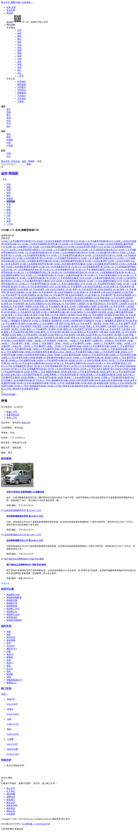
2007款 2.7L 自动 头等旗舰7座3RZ (111, 363)
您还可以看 (7, 589)
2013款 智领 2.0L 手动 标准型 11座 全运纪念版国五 (41, 289)
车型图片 (21, 87)
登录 (8, 7)
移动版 (9, 13)
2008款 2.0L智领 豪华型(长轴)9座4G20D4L (80, 349)
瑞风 (8, 671)
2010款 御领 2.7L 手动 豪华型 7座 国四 (37, 329)
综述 (8, 184)
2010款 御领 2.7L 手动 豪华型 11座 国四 (19, 309)
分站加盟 (10, 814)
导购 (8, 112)
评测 (19, 64)
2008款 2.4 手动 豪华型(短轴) (78, 352)
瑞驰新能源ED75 (14, 680)
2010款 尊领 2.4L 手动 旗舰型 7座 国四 (94, 315)
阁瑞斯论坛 (11, 611)
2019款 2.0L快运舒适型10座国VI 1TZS (27, 250)
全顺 (9, 719)
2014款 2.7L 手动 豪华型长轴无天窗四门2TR (34, 281)
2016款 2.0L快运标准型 (96, 261)
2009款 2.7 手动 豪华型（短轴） (108, 343)
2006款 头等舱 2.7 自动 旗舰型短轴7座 (42, 372)
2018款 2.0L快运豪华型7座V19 (31, 258)
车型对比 (21, 90)
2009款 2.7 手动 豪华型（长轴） (16, 343)
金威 (8, 660)
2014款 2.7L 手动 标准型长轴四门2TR (36, 286)
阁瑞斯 (31, 161)
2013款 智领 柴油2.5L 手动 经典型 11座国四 (64, 303)
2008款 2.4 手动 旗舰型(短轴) (22, 360)
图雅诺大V (11, 683)
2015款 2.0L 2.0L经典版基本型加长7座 (24, 269)
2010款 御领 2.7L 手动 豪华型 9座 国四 (22, 312)
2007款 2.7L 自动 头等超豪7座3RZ (92, 360)
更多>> (4, 694)
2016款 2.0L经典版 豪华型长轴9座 (69, 264)
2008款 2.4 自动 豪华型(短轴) (67, 355)
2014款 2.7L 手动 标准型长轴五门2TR (66, 278)
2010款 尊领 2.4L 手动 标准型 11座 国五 (111, 329)
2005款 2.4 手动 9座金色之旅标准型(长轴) (108, 386)
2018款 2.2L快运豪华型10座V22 (103, 252)
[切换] (18, 2)
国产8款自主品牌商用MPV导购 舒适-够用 (26, 564)
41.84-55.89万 (12, 714)
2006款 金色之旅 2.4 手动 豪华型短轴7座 (23, 374)
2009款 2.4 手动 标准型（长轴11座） (51, 340)
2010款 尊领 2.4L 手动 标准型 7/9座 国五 (83, 323)
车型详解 (10, 201)
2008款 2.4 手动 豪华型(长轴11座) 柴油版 (92, 357)
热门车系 (6, 688)
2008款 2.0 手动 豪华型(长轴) (45, 349)
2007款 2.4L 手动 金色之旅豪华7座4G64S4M (73, 363)
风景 (8, 643)
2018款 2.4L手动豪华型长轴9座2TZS (32, 255)
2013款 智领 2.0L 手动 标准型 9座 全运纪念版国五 (88, 289)
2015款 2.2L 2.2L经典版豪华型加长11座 (32, 272)
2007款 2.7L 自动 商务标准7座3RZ (64, 369)
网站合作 (10, 811)
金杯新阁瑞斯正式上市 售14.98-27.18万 (24, 540)
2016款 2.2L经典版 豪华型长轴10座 (35, 261)
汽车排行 (21, 96)
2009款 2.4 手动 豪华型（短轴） (78, 343)
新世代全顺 (12, 749)
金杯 (24, 161)
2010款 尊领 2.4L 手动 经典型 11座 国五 (82, 338)
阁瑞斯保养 (11, 606)
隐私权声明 (11, 805)
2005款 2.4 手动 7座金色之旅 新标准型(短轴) (68, 386)
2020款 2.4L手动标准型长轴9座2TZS (50, 247)
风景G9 (9, 654)
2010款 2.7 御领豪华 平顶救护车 (16, 321)
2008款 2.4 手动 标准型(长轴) (14, 357)
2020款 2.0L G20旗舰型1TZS (18, 247)
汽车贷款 (21, 98)
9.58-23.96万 (12, 704)
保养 (8, 221)
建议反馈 (10, 802)
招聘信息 (10, 797)
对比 (19, 45)
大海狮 (10, 739)
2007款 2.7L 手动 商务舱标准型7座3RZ (52, 366)
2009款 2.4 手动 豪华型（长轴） (39, 346)
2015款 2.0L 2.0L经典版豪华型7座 (58, 269)
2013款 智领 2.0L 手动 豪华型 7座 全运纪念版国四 (107, 295)
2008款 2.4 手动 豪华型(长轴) (95, 346)
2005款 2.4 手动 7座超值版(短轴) (65, 383)
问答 (19, 67)
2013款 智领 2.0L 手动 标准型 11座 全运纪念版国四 (68, 298)
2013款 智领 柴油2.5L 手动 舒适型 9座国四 (62, 301)
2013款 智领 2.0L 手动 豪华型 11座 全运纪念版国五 (78, 286)
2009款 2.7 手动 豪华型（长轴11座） (87, 340)
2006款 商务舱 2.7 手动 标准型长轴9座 (38, 377)
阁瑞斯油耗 (11, 617)
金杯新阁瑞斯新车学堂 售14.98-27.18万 (24, 516)
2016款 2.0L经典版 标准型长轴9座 (22, 267)
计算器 (20, 101)
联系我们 (10, 800)
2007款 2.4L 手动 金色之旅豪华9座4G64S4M (31, 363)
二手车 (20, 76)
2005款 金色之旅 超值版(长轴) (95, 383)
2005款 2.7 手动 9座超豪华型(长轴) (52, 380)
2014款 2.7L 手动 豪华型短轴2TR (33, 284)
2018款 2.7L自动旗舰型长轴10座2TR (70, 252)
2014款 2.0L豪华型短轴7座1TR (72, 275)
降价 (19, 36)
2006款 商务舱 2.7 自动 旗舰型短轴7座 (97, 374)
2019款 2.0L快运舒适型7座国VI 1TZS (85, 247)
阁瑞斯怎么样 (12, 614)
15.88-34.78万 (12, 724)
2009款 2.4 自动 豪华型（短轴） (19, 340)
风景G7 (9, 663)
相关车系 (6, 626)
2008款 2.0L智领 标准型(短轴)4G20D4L (34, 355)
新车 (19, 62)
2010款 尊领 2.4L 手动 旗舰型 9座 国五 (50, 306)
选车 (19, 42)
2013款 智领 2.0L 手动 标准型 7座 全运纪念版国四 (48, 292)
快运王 (9, 668)
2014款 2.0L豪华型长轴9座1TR (34, 278)
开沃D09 (10, 646)
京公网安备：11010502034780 (36, 824)
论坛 (19, 73)
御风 (8, 666)
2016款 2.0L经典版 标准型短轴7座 (102, 264)
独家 (19, 56)
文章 (8, 204)
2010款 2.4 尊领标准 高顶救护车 (56, 318)
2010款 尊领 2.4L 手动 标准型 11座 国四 (66, 335)
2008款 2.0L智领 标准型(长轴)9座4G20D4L (45, 352)
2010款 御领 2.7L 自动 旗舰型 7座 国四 (60, 326)
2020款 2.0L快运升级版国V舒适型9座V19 (41, 244)
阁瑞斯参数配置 (14, 597)
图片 (19, 39)
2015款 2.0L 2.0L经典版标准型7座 (87, 267)
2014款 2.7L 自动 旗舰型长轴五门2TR (104, 281)
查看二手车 (11, 412)
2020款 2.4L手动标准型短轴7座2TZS (79, 244)
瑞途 (8, 634)
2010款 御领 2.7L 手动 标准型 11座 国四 (28, 335)
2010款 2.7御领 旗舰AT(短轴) (82, 306)
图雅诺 (9, 657)
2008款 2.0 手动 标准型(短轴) (114, 349)
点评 (8, 207)
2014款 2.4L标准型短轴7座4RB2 (71, 281)
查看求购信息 (12, 415)
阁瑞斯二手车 (12, 609)
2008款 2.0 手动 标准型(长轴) (123, 355)
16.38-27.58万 (12, 754)
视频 (19, 53)
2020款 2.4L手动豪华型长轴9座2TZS (18, 241)
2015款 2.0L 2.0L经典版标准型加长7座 (69, 272)
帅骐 (8, 632)
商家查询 (21, 93)
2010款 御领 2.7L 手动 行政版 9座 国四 (57, 309)
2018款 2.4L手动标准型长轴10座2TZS (100, 250)
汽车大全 (15, 161)
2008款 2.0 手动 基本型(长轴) (95, 355)
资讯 (19, 47)
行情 (19, 59)
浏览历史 (6, 760)
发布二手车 (11, 417)
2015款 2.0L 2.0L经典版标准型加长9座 (106, 272)
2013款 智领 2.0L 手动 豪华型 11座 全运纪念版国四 (97, 292)
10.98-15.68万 (12, 734)
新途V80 (11, 699)
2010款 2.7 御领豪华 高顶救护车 (119, 318)
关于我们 (10, 791)
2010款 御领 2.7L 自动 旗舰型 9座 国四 (88, 312)
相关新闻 (6, 458)
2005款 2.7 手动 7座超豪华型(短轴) (30, 386)
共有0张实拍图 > (9, 394)
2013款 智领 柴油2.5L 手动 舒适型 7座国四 (21, 301)
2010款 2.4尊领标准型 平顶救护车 (88, 318)
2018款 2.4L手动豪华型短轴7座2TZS (63, 250)
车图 (8, 190)
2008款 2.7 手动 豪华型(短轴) (18, 349)
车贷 (8, 213)
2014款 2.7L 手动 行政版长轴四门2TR (104, 275)
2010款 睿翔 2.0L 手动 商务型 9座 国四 (45, 338)
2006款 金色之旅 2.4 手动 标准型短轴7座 (79, 372)
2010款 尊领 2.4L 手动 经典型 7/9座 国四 (89, 332)
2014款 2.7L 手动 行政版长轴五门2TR (67, 284)
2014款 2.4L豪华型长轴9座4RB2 (100, 278)
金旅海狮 (10, 640)
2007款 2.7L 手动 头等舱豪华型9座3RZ (29, 369)
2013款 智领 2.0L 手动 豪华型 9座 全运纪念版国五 (60, 295)
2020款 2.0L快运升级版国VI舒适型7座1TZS (57, 241)
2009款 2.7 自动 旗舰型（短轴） (47, 343)
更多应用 (10, 10)
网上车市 (5, 2)
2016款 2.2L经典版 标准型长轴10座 (36, 264)
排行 (19, 70)
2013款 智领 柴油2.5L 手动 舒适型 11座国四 (106, 303)
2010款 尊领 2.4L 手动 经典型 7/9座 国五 (23, 326)
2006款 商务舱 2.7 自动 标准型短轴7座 (75, 377)
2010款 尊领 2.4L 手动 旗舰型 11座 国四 (97, 326)
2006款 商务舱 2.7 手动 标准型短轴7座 (61, 374)
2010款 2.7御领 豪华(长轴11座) (55, 312)
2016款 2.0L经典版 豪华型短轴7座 (68, 261)
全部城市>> (27, 2)
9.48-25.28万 (12, 744)
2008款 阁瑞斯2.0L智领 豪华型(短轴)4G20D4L (50, 357)
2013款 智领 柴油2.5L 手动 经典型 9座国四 (113, 298)
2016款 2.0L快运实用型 (119, 261)
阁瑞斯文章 (11, 603)
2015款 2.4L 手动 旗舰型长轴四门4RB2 (93, 269)
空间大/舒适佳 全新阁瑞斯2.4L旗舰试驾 (25, 492)
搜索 (29, 164)
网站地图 (10, 794)
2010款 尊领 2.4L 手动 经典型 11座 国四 (56, 315)
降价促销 (21, 84)
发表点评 (26, 422)
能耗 (8, 210)
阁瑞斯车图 (11, 600)
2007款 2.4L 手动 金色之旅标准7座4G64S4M (101, 369)
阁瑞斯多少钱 (12, 594)
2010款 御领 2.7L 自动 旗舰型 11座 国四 (44, 323)
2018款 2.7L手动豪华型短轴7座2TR (63, 258)
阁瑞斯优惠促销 (14, 620)
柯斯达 (10, 709)
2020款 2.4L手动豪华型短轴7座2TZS (96, 241)
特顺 (8, 651)
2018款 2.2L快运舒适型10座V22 (100, 255)
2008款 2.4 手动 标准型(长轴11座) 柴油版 (56, 360)
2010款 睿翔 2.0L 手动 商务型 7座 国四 (74, 329)
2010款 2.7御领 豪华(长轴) (88, 309)
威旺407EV (11, 649)
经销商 (9, 140)
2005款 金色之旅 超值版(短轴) (108, 380)
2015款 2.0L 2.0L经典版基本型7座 (54, 267)
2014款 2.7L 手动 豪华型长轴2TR (40, 275)
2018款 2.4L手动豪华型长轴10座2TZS (99, 258)
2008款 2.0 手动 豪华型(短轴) (68, 346)
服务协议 (10, 808)
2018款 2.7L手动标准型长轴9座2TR (67, 255)
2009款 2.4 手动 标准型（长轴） (120, 340)
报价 (19, 33)
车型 (19, 30)
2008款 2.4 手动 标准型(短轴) (106, 352)
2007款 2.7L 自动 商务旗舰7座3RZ (87, 366)
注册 (13, 7)
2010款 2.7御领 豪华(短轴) (28, 318)
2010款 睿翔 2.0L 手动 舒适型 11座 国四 (115, 306)
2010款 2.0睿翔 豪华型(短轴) (120, 312)
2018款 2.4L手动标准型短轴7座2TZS (34, 252)
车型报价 (21, 81)
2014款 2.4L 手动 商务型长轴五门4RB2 (104, 284)
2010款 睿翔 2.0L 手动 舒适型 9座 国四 (52, 332)
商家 (19, 50)
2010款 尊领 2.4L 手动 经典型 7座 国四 (103, 335)
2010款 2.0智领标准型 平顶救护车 (78, 321)
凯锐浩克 (10, 637)
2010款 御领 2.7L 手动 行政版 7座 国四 (19, 315)
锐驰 (8, 677)
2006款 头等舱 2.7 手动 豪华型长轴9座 (112, 377)
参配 (8, 187)
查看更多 (5, 583)
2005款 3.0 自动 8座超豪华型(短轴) (32, 383)
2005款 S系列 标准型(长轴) (81, 380)
